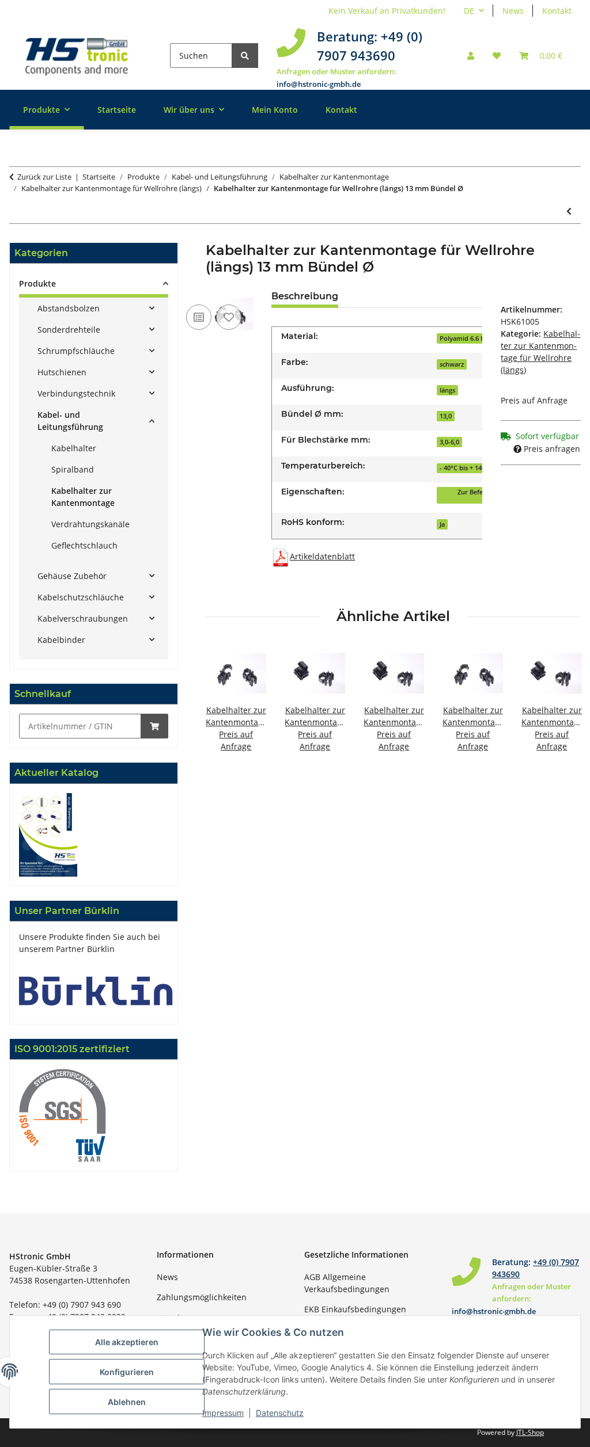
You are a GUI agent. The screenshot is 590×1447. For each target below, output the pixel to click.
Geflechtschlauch (84, 545)
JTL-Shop (530, 1432)
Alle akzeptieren (126, 1342)
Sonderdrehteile (68, 329)
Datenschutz (280, 1413)
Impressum (223, 1413)
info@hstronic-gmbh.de (319, 84)
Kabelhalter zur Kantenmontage (83, 496)
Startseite (116, 109)
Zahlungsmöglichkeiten (202, 1297)
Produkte (37, 283)
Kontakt (557, 10)
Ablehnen (127, 1402)
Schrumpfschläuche (76, 350)
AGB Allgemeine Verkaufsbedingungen (346, 1282)
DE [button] (469, 10)
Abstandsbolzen (68, 308)
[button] (470, 55)
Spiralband (72, 469)
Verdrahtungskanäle (90, 524)
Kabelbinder (61, 639)
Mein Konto (275, 109)
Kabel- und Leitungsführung (70, 420)
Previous (225, 705)
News (513, 10)
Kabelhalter (73, 448)
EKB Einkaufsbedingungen (355, 1309)
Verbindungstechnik (76, 393)
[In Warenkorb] (154, 726)
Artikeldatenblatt (322, 556)
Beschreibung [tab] (304, 296)
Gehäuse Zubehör (72, 575)
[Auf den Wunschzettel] (228, 317)
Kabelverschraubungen (82, 618)
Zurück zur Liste (44, 177)
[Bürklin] (96, 989)
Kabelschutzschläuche (80, 597)
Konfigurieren (127, 1372)
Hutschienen (61, 372)
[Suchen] (245, 55)
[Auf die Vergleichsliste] (198, 317)
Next (562, 705)
